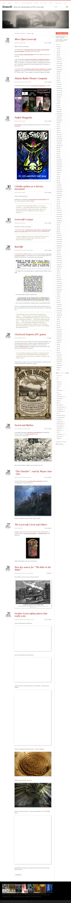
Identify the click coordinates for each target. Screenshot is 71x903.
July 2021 (58, 174)
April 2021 (58, 180)
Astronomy (58, 381)
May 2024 (58, 103)
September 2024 (59, 94)
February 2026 (59, 59)
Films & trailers (59, 390)
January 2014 (59, 281)
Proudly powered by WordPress (8, 901)
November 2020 (59, 191)
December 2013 (59, 283)
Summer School (59, 436)
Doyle (58, 388)
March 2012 (59, 327)
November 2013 (59, 285)
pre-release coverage (23, 346)
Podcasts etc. (28, 82)
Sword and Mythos (24, 425)
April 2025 (58, 80)
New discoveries (29, 250)
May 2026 (58, 52)
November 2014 (59, 262)
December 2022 (59, 138)
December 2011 (59, 333)
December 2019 (59, 214)
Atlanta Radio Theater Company (31, 78)
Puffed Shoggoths (23, 117)
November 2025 (59, 65)
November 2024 (59, 90)
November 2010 (59, 361)
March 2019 (59, 233)
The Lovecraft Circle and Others (31, 524)
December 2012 (59, 308)
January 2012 (59, 331)
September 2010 (59, 365)
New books (28, 428)
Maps (58, 413)
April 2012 (58, 325)
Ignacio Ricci (24, 901)
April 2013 (58, 300)
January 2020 (59, 212)
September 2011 (59, 340)
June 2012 (58, 321)
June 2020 (58, 201)
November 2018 (59, 241)
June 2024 (58, 101)
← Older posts (18, 874)
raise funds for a (34, 432)
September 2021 (59, 170)
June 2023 (58, 126)
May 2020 (58, 203)
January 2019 (59, 237)
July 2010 (58, 369)
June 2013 (58, 296)
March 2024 (59, 107)
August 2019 (59, 222)
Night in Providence (60, 423)
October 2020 (59, 193)
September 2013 (59, 289)
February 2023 (59, 134)
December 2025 (59, 63)
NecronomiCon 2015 (60, 417)
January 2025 (59, 86)
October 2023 (59, 117)
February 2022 (59, 159)
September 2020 (59, 195)
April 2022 (58, 155)
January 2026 (59, 61)
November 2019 (59, 216)
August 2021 (59, 172)
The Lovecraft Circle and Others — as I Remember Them (34, 533)
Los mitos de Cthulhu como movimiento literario (36, 199)
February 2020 (59, 210)
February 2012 (59, 329)
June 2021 (58, 176)
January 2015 (59, 258)
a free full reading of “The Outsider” (35, 481)
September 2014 (59, 266)
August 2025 (59, 71)
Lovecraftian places (30, 619)
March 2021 (59, 182)
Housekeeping (59, 398)
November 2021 (59, 166)
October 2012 (59, 312)
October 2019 (59, 218)
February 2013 (59, 304)
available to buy (6, 896)
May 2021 (58, 178)
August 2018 (59, 247)
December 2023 (59, 113)
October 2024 (59, 92)
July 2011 (58, 344)
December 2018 (59, 239)
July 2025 (58, 73)
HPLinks (58, 400)
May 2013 (58, 298)
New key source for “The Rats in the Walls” (33, 568)
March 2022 (59, 157)
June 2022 (58, 151)
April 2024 (58, 105)
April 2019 (58, 231)
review (21, 344)
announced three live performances (38, 85)
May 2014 (58, 275)
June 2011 (58, 346)
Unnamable (59, 438)
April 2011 (58, 350)
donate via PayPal (60, 39)
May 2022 (58, 153)
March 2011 (59, 352)
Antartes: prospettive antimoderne (26, 54)
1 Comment (49, 337)
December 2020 (59, 189)
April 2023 (58, 130)
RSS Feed (57, 443)
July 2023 (58, 124)
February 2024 (59, 109)
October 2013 (59, 287)
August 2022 (59, 147)
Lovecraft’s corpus (24, 219)
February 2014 (59, 279)
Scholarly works (22, 42)
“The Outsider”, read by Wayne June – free (33, 472)
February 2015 (59, 256)
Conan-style (30, 434)
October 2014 (59, 264)
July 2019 (58, 224)
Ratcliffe (19, 246)
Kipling (58, 402)
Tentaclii (7, 6)
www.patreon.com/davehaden (60, 36)
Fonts (58, 392)
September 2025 (59, 69)
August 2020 (59, 197)
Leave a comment (48, 42)
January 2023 (59, 136)
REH (57, 432)
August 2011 (59, 342)
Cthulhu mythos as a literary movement (29, 187)
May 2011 (58, 348)
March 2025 (59, 82)
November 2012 (59, 310)
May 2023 (58, 128)
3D (57, 377)
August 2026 (59, 46)
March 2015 (59, 254)
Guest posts (59, 394)
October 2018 (59, 243)
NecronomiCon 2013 (60, 415)
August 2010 (59, 367)
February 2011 (59, 354)
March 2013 (59, 302)
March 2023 (59, 132)
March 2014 (59, 277)
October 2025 (59, 67)
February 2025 (59, 84)
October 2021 (59, 168)
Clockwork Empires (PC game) (30, 334)
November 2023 (59, 115)
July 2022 (58, 149)
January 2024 (59, 111)
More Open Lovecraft (25, 39)
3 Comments (49, 573)
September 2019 (59, 220)
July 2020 (58, 199)
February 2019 (59, 235)
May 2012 (58, 323)
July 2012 (58, 319)
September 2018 (59, 245)
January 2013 (59, 306)
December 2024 (59, 88)
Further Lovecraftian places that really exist (31, 614)
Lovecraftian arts (22, 82)
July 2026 (58, 48)
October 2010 (59, 363)
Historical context (22, 250)
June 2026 (58, 50)
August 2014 (59, 268)
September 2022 (59, 145)
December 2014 (59, 260)
